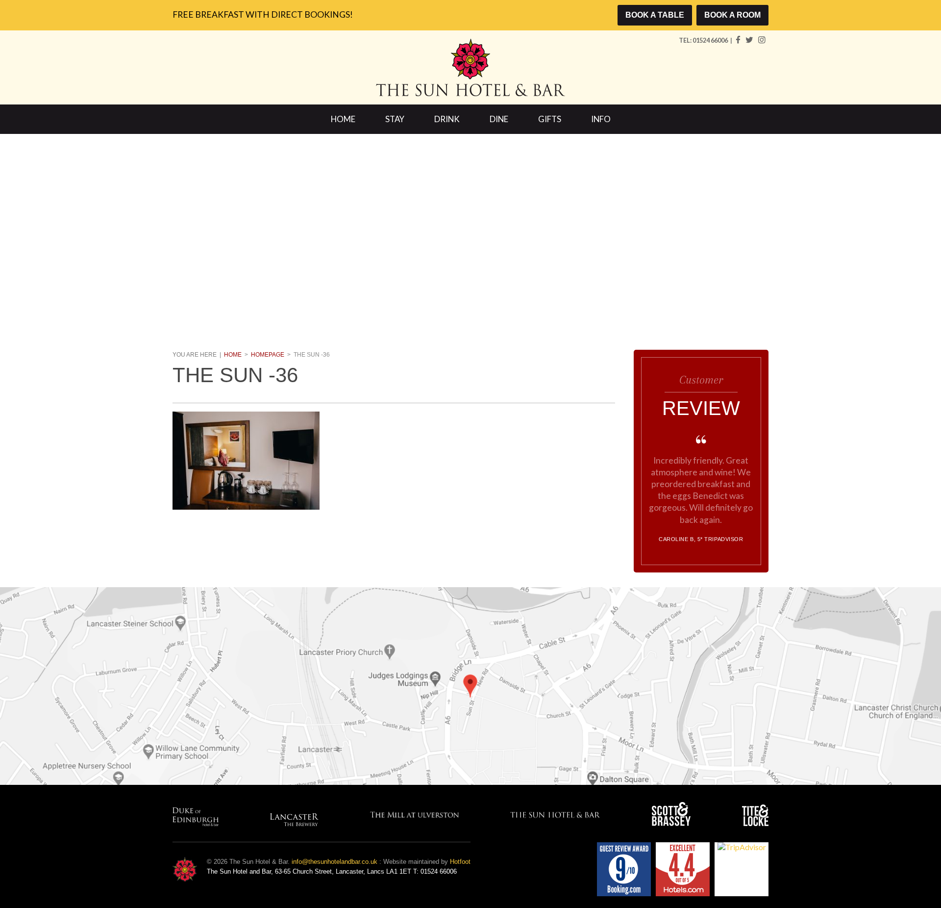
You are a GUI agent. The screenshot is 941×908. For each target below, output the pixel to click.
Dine (499, 119)
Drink (447, 119)
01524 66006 (711, 40)
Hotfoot (460, 861)
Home (343, 119)
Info (601, 119)
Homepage (267, 354)
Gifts (549, 119)
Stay (394, 119)
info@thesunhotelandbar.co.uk (334, 861)
